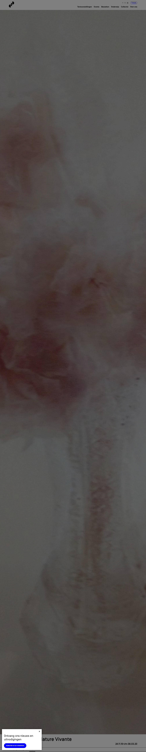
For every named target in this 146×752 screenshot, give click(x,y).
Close (39, 731)
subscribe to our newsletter (15, 746)
